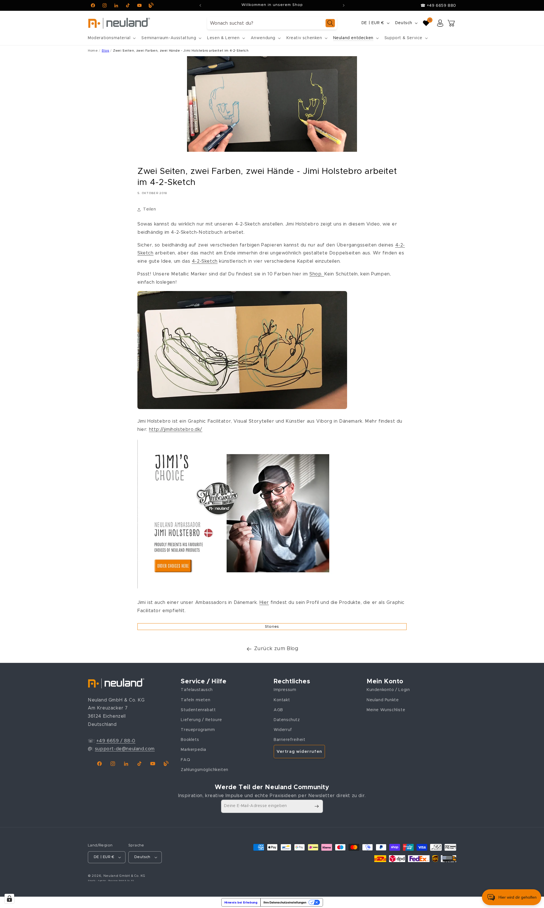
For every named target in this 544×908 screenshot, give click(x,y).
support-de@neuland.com (125, 749)
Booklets (190, 740)
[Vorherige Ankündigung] (200, 5)
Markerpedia (193, 750)
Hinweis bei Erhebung (241, 902)
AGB (278, 710)
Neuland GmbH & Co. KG (124, 875)
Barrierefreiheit (289, 740)
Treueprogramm (198, 730)
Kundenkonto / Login (388, 690)
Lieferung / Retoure (201, 720)
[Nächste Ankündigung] (343, 5)
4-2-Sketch (205, 261)
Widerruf (283, 730)
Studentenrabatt (198, 710)
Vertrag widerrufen (299, 751)
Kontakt (282, 700)
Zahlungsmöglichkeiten (204, 770)
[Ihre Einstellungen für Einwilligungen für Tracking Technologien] (9, 898)
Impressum (285, 690)
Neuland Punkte (383, 700)
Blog (105, 50)
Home (93, 50)
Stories (272, 627)
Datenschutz (287, 720)
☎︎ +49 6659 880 (438, 6)
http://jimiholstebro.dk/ (175, 429)
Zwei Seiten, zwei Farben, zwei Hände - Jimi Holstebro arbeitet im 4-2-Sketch (181, 50)
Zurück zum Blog (276, 648)
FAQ (185, 760)
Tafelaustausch (196, 690)
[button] (111, 38)
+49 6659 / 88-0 (115, 741)
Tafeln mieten (195, 700)
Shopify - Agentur (97, 880)
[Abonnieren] (316, 806)
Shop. (316, 274)
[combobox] (272, 23)
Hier (264, 602)
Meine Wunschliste (386, 710)
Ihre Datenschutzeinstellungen (285, 902)
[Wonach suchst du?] (330, 23)
